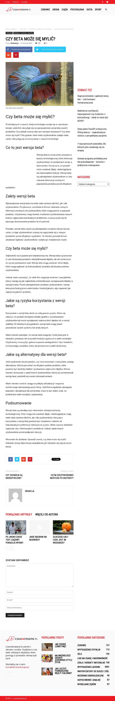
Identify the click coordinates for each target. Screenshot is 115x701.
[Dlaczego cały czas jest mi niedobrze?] (63, 527)
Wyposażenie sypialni (88, 649)
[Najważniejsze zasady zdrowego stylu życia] (47, 658)
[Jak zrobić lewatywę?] (47, 647)
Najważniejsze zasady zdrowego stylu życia (63, 659)
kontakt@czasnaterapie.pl (17, 667)
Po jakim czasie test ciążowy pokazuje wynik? (14, 540)
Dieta (89, 9)
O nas (8, 2)
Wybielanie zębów (86, 684)
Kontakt (24, 2)
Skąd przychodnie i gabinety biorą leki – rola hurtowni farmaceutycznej (92, 99)
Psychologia (77, 9)
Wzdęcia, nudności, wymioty (23, 33)
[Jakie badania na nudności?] (39, 527)
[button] (106, 9)
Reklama (15, 2)
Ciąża (65, 9)
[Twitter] (107, 2)
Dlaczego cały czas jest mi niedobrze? (60, 540)
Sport (98, 9)
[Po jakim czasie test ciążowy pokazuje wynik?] (16, 527)
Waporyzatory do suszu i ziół (93, 671)
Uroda (55, 9)
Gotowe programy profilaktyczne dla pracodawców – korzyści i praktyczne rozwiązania (92, 162)
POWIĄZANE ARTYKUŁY (19, 514)
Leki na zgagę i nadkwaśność (92, 658)
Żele (79, 654)
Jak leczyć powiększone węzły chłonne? (63, 670)
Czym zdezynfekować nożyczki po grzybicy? (61, 476)
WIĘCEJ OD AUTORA (46, 514)
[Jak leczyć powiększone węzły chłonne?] (47, 671)
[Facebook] (103, 2)
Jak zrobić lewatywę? (60, 645)
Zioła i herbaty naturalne (91, 662)
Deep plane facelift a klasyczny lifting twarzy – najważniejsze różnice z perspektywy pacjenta (92, 132)
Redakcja (15, 43)
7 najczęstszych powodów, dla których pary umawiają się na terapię (91, 147)
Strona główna (11, 29)
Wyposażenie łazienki (88, 667)
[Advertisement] (57, 21)
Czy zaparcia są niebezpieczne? (14, 476)
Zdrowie (45, 9)
